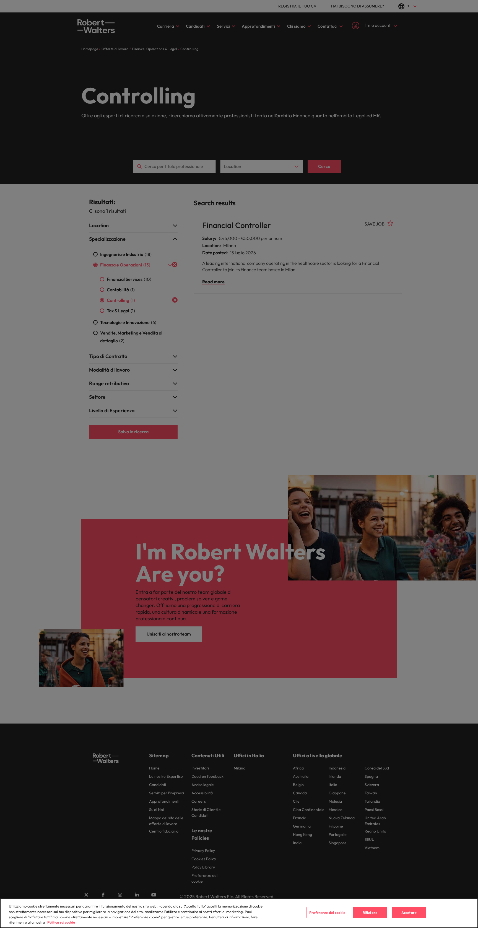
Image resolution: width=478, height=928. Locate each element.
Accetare (409, 912)
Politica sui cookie (61, 922)
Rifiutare (370, 912)
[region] (239, 913)
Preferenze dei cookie (327, 912)
